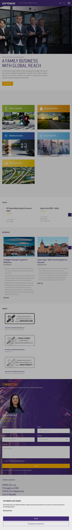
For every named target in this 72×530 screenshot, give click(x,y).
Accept (36, 518)
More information (7, 510)
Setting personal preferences (36, 524)
